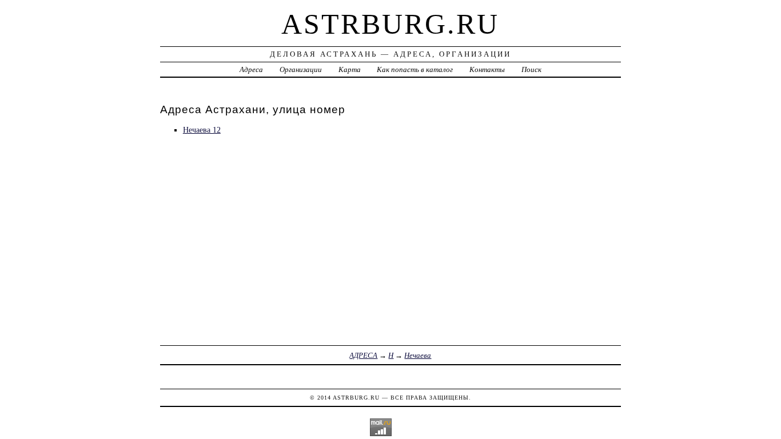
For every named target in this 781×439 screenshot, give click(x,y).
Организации (301, 69)
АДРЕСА (363, 355)
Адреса (251, 69)
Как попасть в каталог (415, 69)
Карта (349, 69)
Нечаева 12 (202, 129)
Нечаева (417, 355)
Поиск (531, 69)
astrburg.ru (390, 24)
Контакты (487, 69)
